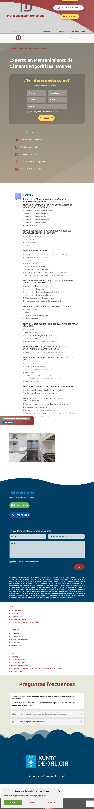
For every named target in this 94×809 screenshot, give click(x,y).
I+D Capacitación (17, 610)
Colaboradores (16, 616)
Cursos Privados (41, 48)
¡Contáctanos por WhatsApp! (16, 419)
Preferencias (51, 802)
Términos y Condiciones (19, 665)
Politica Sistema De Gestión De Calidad (25, 622)
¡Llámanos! (8, 422)
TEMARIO (28, 195)
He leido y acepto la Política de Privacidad (45, 112)
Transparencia (16, 671)
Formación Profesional (19, 639)
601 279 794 (22, 505)
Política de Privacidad (31, 561)
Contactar (45, 117)
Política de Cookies (18, 662)
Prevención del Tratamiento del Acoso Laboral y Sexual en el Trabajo (36, 668)
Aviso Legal (15, 657)
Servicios (14, 613)
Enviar (77, 567)
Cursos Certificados (18, 633)
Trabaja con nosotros (18, 619)
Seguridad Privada (17, 645)
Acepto (12, 802)
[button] (59, 791)
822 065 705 (23, 515)
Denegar (32, 802)
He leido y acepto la (25, 561)
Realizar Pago (71, 16)
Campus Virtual (70, 7)
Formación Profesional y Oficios (22, 48)
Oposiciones (15, 642)
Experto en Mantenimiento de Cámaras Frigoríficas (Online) (45, 200)
